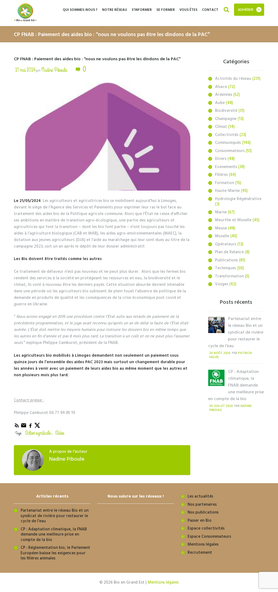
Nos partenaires (202, 504)
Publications (226, 260)
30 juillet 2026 (221, 406)
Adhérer (245, 10)
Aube (220, 103)
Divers (220, 159)
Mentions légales (203, 544)
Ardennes (223, 94)
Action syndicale (38, 432)
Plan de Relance (229, 252)
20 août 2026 (219, 353)
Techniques (225, 268)
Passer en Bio (199, 520)
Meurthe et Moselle (233, 220)
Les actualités (200, 496)
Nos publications (203, 512)
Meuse (221, 228)
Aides (59, 432)
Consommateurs (230, 151)
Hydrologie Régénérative (238, 199)
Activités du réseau (233, 78)
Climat (221, 127)
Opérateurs (225, 244)
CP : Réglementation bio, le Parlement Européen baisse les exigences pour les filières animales (55, 553)
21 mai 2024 (25, 70)
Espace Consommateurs (209, 536)
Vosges (221, 284)
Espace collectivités (206, 528)
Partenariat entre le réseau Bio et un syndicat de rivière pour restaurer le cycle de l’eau (235, 332)
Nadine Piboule (54, 70)
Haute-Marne (227, 191)
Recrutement (200, 552)
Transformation (229, 276)
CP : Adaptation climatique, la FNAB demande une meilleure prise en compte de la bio (236, 385)
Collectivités (226, 135)
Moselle (222, 236)
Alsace (221, 87)
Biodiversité (226, 110)
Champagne (225, 119)
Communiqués (228, 143)
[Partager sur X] (37, 427)
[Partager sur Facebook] (30, 427)
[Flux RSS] (17, 427)
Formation (224, 183)
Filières (221, 175)
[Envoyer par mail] (24, 427)
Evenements (226, 167)
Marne (221, 212)
